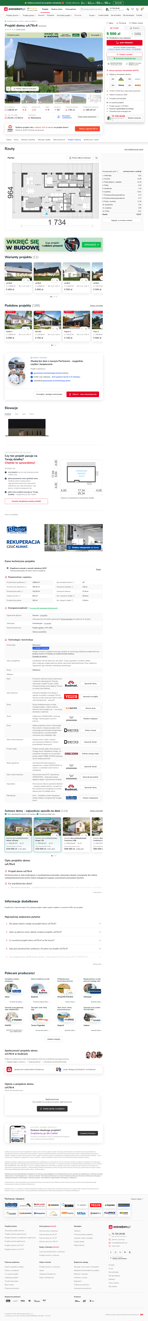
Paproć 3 (67, 332)
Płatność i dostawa (81, 1274)
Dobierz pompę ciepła (90, 754)
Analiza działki (103, 15)
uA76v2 (67, 283)
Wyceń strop (90, 708)
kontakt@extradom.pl (119, 1243)
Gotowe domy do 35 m (48, 1234)
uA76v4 (21, 21)
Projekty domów (12, 21)
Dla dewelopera (128, 15)
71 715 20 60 (114, 8)
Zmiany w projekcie (12, 1270)
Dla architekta (116, 15)
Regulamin (78, 1281)
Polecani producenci (12, 1288)
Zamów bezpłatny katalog (14, 1267)
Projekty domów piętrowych (15, 1241)
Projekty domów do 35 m (14, 1245)
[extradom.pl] (14, 9)
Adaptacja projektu (11, 1277)
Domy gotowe (71, 9)
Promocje (77, 15)
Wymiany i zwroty (80, 1277)
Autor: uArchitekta (11, 515)
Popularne (50, 15)
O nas (111, 1268)
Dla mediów (113, 1286)
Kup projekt (126, 43)
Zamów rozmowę (134, 118)
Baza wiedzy (9, 1285)
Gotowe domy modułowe (48, 1231)
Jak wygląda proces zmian (134, 149)
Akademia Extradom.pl (47, 1274)
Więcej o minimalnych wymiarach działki (77, 498)
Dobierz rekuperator (90, 798)
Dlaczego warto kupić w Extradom (86, 1267)
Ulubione (77, 1231)
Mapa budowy (79, 1245)
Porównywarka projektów (83, 1234)
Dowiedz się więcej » (39, 656)
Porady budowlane (11, 1281)
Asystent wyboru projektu (83, 1238)
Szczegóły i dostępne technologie (49, 394)
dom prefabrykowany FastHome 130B (75, 839)
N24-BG (38, 332)
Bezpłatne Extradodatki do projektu (86, 1270)
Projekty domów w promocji (49, 1267)
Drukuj (98, 569)
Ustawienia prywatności (82, 1288)
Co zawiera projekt (11, 1274)
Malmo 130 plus (17, 839)
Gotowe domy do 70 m (48, 1238)
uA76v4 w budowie (16, 1054)
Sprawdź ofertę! (90, 742)
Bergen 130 (46, 839)
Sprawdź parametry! (90, 777)
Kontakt (139, 15)
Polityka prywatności (81, 1285)
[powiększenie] (96, 158)
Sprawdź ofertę (90, 684)
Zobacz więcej (90, 730)
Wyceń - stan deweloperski (84, 394)
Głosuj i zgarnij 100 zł (88, 129)
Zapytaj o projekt (126, 54)
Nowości (41, 15)
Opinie (41, 1270)
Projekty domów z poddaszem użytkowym (20, 1238)
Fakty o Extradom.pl (46, 1277)
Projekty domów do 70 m (14, 1249)
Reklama (112, 1279)
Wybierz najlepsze (90, 719)
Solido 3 (9, 332)
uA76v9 (38, 283)
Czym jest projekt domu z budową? (52, 1252)
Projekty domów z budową (49, 1255)
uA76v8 (9, 283)
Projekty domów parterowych (15, 1234)
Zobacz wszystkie (96, 305)
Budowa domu (56, 9)
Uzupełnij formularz (88, 1133)
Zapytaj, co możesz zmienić (122, 220)
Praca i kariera (114, 1283)
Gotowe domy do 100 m (48, 1241)
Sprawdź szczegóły (90, 696)
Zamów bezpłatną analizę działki (26, 501)
